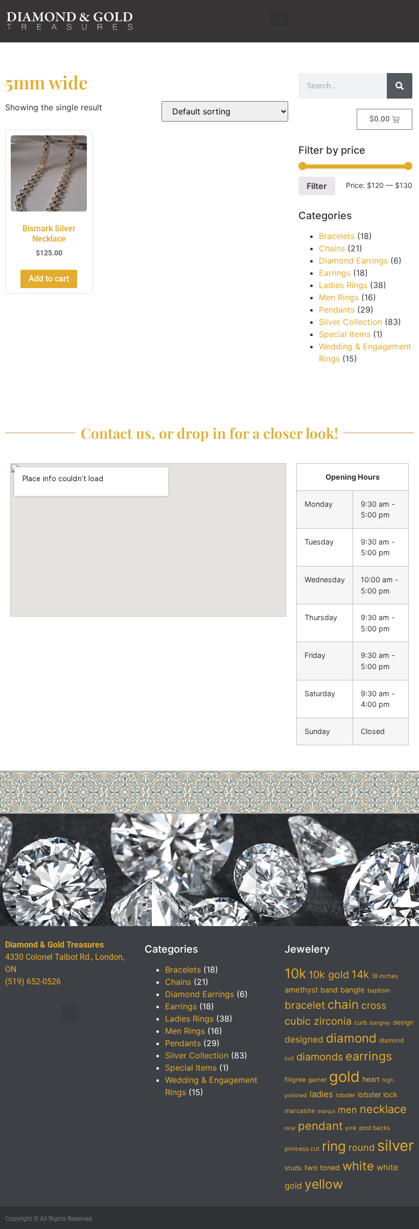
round (361, 1147)
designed (304, 1039)
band (329, 989)
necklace (383, 1109)
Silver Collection (350, 322)
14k (360, 974)
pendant (320, 1125)
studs (293, 1168)
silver (395, 1145)
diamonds (319, 1057)
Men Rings (339, 297)
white (358, 1166)
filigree (295, 1079)
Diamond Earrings (353, 260)
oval (290, 1128)
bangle (352, 990)
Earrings (335, 273)
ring (334, 1146)
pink (351, 1128)
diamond (351, 1038)
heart (371, 1079)
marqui (326, 1111)
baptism (378, 990)
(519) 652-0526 (33, 981)
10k (295, 973)
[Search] (399, 86)
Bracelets (337, 236)
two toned (322, 1167)
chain (343, 1004)
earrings (368, 1056)
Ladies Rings (343, 285)
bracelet (305, 1005)
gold (344, 1076)
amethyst (301, 990)
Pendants (337, 309)
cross (373, 1005)
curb (360, 1022)
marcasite (300, 1111)
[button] (279, 18)
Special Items (344, 334)
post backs (374, 1127)
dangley (379, 1023)
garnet (317, 1079)
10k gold (329, 974)
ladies (321, 1094)
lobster (345, 1095)
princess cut (302, 1148)
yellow (324, 1184)
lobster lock (378, 1094)
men (347, 1109)
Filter (317, 186)
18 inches (384, 976)
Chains (332, 248)
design (403, 1022)
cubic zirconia (318, 1021)
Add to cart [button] (49, 278)
